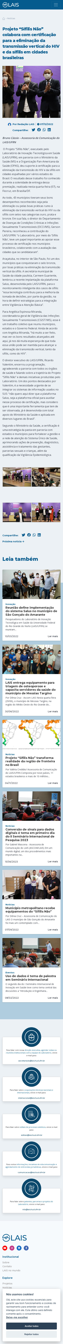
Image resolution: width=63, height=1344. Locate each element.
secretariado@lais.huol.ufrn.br (31, 1061)
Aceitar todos (31, 1326)
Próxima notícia (12, 541)
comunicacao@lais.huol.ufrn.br (31, 1172)
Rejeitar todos (31, 1334)
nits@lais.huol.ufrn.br (31, 1209)
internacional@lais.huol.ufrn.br (31, 1098)
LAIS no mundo (11, 1270)
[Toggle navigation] (55, 4)
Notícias (11, 18)
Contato (7, 1266)
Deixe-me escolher (17, 1317)
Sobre (5, 1262)
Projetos (7, 1283)
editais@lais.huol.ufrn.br (31, 1135)
